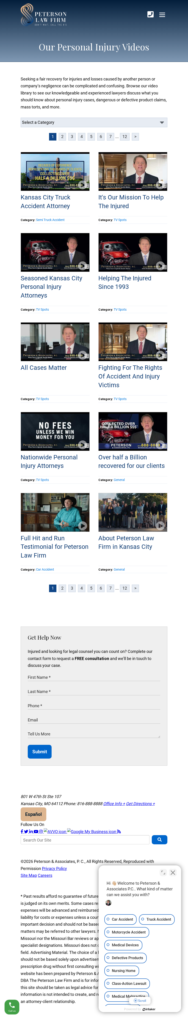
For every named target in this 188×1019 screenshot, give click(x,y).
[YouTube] (36, 831)
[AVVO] (55, 831)
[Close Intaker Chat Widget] (173, 872)
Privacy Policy (54, 868)
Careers (45, 875)
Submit (39, 751)
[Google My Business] (92, 831)
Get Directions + (140, 803)
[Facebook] (22, 831)
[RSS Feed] (119, 831)
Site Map (29, 875)
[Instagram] (41, 831)
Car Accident (45, 569)
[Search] (159, 839)
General (119, 480)
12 (124, 136)
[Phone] (150, 14)
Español (33, 814)
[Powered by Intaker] (149, 1009)
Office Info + (114, 803)
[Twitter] (26, 831)
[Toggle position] (163, 872)
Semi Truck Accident (50, 220)
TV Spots (120, 220)
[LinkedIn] (31, 831)
